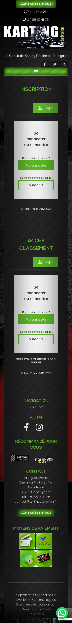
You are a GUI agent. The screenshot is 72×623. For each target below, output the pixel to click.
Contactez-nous (36, 4)
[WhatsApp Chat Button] (62, 613)
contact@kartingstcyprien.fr (36, 501)
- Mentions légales (42, 600)
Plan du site (36, 407)
